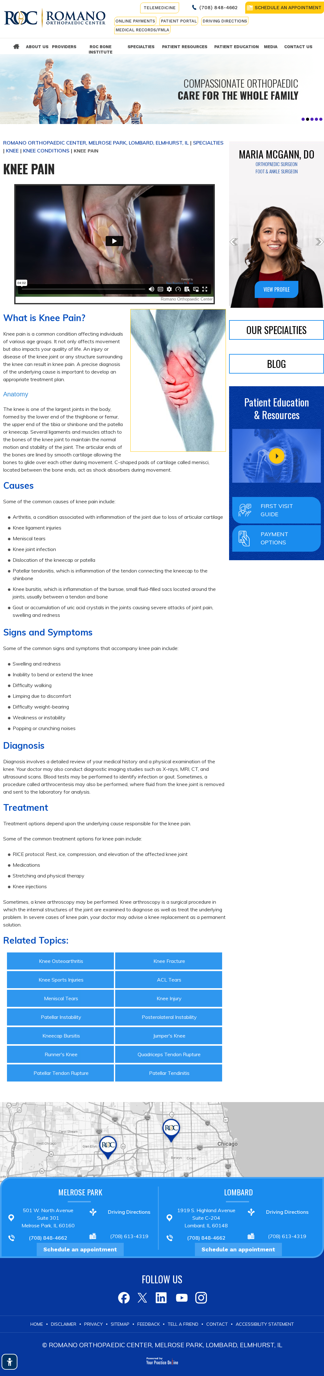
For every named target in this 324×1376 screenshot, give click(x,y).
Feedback (148, 1324)
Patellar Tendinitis (169, 1073)
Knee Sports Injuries (61, 979)
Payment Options (274, 538)
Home (16, 46)
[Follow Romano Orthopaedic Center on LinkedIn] (161, 1297)
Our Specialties (276, 330)
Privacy (93, 1324)
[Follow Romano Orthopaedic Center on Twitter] (142, 1297)
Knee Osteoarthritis (61, 961)
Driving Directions (224, 21)
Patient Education (236, 46)
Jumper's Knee (169, 1035)
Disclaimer (63, 1324)
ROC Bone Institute (100, 49)
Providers (64, 46)
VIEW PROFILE (277, 289)
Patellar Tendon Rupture (61, 1073)
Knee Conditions (46, 150)
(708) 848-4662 (218, 7)
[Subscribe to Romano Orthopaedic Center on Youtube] (181, 1297)
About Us (37, 46)
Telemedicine (160, 7)
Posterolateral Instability (169, 1017)
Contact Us (298, 46)
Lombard (238, 1192)
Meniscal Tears (61, 998)
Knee (12, 150)
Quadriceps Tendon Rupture (169, 1054)
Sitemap (120, 1324)
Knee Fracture (169, 961)
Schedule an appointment (80, 1249)
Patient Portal (179, 21)
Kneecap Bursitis (61, 1035)
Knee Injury (169, 998)
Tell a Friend (183, 1324)
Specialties (141, 46)
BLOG (276, 363)
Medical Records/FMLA (142, 30)
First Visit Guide (277, 510)
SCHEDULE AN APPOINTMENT (288, 7)
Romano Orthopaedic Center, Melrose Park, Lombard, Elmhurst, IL (96, 142)
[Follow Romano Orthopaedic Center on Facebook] (123, 1297)
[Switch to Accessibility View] (9, 1362)
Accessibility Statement (265, 1324)
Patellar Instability (61, 1017)
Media (270, 46)
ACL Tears (169, 979)
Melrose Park (80, 1192)
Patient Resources (184, 46)
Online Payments (135, 21)
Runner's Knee (61, 1054)
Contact (217, 1324)
